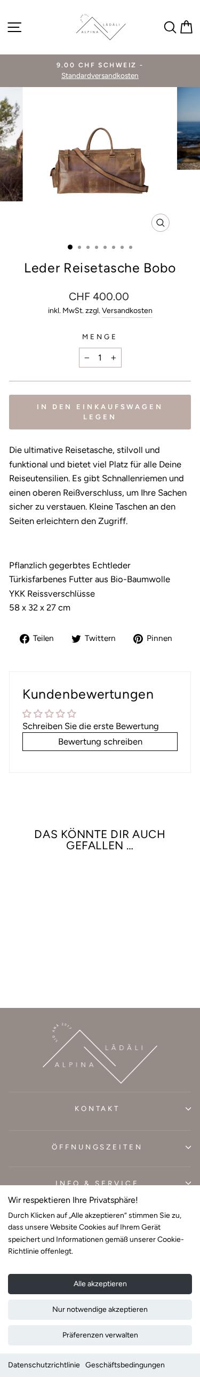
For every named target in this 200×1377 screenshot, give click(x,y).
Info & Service (97, 1183)
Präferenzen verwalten (100, 1335)
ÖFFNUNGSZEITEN (97, 1147)
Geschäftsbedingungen (125, 1365)
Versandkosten (127, 310)
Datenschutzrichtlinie (44, 1365)
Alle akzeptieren (100, 1283)
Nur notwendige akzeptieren (100, 1309)
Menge (100, 336)
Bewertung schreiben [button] (100, 741)
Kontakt (98, 1108)
